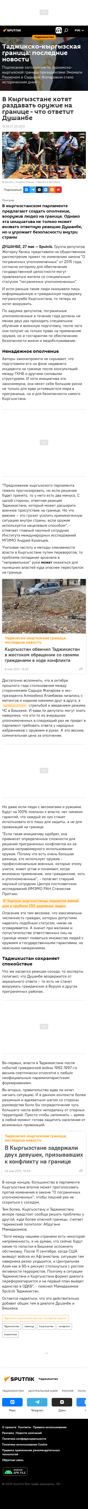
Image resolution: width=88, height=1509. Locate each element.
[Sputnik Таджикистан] (12, 32)
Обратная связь (12, 1460)
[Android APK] (15, 1472)
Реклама (8, 1433)
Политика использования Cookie (24, 1444)
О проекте (9, 1427)
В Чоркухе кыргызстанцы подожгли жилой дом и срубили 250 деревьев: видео (41, 903)
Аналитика (10, 1334)
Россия (67, 1391)
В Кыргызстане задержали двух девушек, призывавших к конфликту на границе (44, 1154)
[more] (81, 668)
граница (29, 1326)
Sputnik (9, 182)
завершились (14, 705)
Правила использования (49, 1427)
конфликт (64, 1326)
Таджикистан (11, 1326)
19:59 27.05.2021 (13, 126)
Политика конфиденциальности (24, 1439)
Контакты (24, 1427)
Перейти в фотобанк (48, 182)
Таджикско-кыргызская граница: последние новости (35, 640)
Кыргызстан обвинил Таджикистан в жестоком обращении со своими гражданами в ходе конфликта (42, 654)
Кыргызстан (46, 1326)
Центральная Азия (43, 1391)
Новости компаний (29, 1433)
